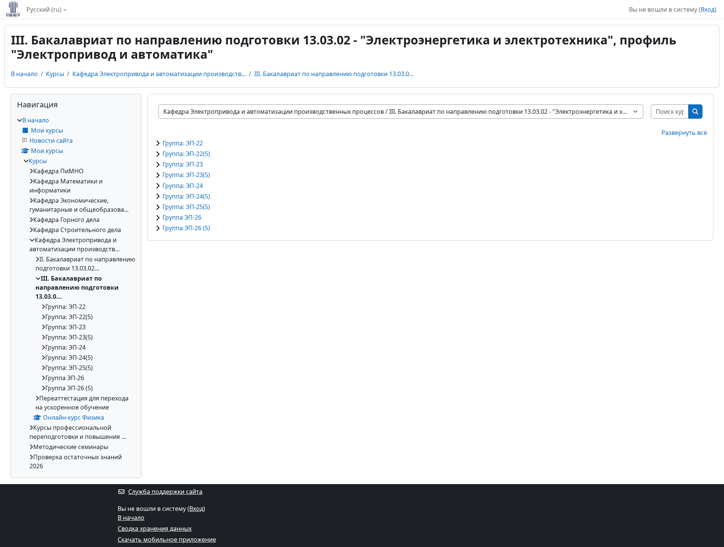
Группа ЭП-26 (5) (186, 228)
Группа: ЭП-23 (183, 164)
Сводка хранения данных (155, 528)
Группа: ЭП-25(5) (186, 207)
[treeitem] (76, 293)
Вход (708, 9)
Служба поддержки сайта (165, 491)
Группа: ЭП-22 (183, 143)
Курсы (55, 74)
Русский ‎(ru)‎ (43, 9)
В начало (24, 74)
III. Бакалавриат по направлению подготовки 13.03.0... (334, 74)
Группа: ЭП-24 (183, 186)
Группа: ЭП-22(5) (186, 154)
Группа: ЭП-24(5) (186, 196)
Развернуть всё (684, 132)
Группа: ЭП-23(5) (186, 175)
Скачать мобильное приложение (167, 539)
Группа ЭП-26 (182, 217)
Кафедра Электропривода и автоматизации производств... (159, 74)
